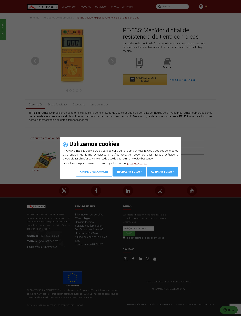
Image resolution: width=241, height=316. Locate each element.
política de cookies (138, 163)
